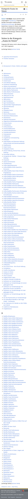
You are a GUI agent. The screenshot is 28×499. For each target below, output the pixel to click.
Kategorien (4, 486)
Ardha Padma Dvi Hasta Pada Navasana (14, 231)
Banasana (6, 428)
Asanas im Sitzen (8, 272)
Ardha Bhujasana (8, 211)
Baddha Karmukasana (9, 367)
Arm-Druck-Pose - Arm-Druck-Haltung (14, 266)
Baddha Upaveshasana (10, 401)
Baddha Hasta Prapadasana (11, 342)
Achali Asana (7, 81)
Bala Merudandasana (9, 415)
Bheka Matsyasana (8, 476)
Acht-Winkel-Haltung (9, 82)
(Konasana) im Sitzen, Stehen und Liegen (15, 66)
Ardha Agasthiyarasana (10, 165)
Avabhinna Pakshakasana (10, 307)
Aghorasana (6, 99)
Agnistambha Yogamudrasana (12, 105)
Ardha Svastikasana (9, 257)
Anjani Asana (7, 147)
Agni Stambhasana (8, 103)
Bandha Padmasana (9, 437)
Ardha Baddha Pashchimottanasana (13, 198)
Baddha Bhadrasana (9, 316)
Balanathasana (7, 419)
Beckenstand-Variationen (10, 445)
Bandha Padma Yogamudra (11, 435)
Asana (3, 19)
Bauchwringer (7, 439)
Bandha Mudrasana (9, 432)
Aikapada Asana (8, 110)
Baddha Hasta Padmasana (11, 338)
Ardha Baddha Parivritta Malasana (13, 185)
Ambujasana (7, 125)
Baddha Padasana (8, 386)
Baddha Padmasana (9, 388)
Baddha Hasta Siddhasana (11, 349)
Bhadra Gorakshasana (9, 454)
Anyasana (6, 160)
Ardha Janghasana (8, 217)
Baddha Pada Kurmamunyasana (12, 384)
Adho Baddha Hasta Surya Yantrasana (14, 88)
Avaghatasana (7, 309)
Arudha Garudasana (9, 270)
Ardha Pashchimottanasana (11, 250)
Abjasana (6, 75)
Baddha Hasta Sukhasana (10, 355)
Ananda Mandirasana (9, 130)
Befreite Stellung (8, 446)
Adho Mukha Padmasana (10, 90)
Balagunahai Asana (9, 417)
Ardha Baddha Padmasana (11, 184)
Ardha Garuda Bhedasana (10, 213)
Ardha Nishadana (8, 228)
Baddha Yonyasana (8, 408)
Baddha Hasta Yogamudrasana (12, 366)
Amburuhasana (7, 127)
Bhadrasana (6, 456)
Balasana (6, 424)
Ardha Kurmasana (8, 222)
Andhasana (6, 136)
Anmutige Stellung (8, 154)
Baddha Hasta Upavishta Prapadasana (14, 358)
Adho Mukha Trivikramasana (11, 92)
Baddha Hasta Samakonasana (12, 344)
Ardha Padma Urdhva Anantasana (13, 239)
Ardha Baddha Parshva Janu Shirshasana (15, 191)
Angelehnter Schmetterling (11, 138)
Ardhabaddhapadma (9, 263)
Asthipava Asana (8, 274)
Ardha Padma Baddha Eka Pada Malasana (15, 229)
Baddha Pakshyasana (9, 390)
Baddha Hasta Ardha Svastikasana (13, 322)
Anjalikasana (7, 145)
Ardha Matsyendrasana (10, 224)
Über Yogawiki (11, 497)
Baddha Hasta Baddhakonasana (12, 325)
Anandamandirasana (9, 132)
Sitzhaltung (12, 20)
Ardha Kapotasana (8, 220)
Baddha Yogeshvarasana (10, 406)
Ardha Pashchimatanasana (11, 248)
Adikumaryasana (8, 93)
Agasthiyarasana (8, 97)
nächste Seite (15, 49)
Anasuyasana (7, 134)
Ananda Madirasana (9, 128)
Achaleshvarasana (8, 79)
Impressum (18, 497)
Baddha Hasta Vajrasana (10, 364)
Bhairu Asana (7, 461)
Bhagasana (6, 458)
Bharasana (6, 470)
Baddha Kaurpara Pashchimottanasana (14, 369)
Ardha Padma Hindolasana (11, 235)
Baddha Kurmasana (9, 373)
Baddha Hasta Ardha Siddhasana (12, 320)
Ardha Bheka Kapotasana (10, 209)
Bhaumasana (7, 474)
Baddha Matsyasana (9, 377)
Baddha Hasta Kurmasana (10, 333)
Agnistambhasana (8, 106)
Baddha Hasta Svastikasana (11, 356)
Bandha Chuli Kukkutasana (11, 430)
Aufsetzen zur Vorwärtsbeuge (11, 281)
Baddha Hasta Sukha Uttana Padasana (14, 353)
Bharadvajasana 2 (8, 469)
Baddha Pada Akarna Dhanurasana (13, 380)
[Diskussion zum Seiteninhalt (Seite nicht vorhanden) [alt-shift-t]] (5, 14)
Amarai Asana (7, 123)
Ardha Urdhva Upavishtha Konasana (13, 261)
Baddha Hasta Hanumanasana (12, 331)
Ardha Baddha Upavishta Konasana (13, 200)
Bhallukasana (7, 463)
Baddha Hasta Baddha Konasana (12, 323)
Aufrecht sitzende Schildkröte (11, 279)
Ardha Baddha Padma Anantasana (13, 174)
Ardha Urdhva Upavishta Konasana (13, 259)
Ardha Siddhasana (8, 255)
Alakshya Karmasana (9, 119)
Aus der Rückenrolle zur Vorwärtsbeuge (14, 297)
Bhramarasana (7, 481)
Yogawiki (8, 2)
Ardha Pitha (6, 252)
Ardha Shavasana (8, 253)
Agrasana (6, 108)
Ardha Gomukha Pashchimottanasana (14, 215)
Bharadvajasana (8, 465)
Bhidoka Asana (7, 480)
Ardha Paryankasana (9, 246)
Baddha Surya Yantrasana (10, 397)
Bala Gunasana (7, 413)
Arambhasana (7, 163)
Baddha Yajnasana (8, 404)
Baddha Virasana (8, 402)
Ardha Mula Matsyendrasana (11, 226)
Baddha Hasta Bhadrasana (11, 327)
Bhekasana (6, 478)
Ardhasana (6, 264)
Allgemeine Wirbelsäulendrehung (13, 121)
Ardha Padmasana (8, 244)
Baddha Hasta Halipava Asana (12, 329)
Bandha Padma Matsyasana (11, 434)
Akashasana (6, 117)
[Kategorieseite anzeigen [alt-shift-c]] (2, 14)
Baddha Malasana (8, 375)
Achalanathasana (8, 77)
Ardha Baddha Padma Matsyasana (13, 176)
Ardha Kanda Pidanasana (10, 218)
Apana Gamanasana (9, 161)
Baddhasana (7, 412)
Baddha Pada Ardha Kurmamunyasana (14, 382)
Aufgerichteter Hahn (9, 277)
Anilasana (6, 139)
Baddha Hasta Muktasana (10, 336)
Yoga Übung (14, 486)
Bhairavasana (7, 459)
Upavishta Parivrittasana (10, 57)
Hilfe (26, 9)
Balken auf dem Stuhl (9, 426)
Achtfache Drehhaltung (10, 84)
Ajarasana (6, 112)
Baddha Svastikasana (9, 399)
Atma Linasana (7, 275)
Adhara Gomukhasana (9, 86)
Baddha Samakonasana (10, 395)
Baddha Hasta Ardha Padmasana (12, 318)
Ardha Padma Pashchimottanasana (13, 237)
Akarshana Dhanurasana (10, 116)
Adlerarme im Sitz (8, 95)
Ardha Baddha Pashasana (10, 196)
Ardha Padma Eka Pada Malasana (13, 233)
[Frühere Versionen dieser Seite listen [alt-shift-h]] (23, 14)
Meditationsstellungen (8, 24)
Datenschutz (4, 497)
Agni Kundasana (8, 101)
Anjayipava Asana (8, 149)
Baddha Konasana (8, 371)
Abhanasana (7, 73)
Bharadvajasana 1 (8, 467)
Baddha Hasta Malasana (10, 334)
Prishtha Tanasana (8, 58)
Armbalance (6, 268)
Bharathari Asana (8, 472)
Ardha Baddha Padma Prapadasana (13, 182)
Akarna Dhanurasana (9, 114)
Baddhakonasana (8, 410)
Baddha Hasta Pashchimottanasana (13, 340)
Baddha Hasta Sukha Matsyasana (13, 351)
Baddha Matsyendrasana (10, 378)
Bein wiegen (7, 448)
